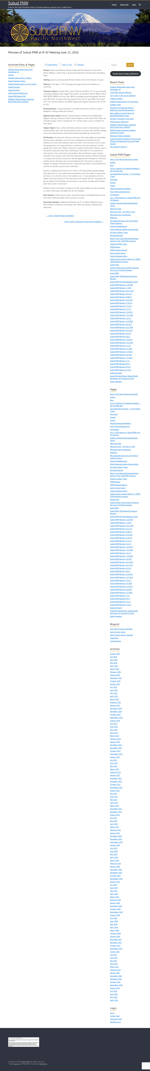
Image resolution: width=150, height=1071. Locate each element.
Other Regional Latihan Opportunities (124, 229)
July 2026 (113, 657)
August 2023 (115, 757)
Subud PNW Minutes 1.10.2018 (121, 285)
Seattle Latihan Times (118, 244)
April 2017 (114, 964)
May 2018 (113, 924)
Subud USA (124, 4)
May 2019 (113, 891)
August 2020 (115, 845)
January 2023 (115, 775)
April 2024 (114, 733)
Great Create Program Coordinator (60, 216)
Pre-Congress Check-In (118, 147)
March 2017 (114, 967)
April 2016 (114, 1000)
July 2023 (113, 760)
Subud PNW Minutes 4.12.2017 (121, 330)
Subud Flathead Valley (16, 81)
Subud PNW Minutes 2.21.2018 (121, 315)
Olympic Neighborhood (118, 226)
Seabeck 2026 (115, 105)
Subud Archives (14, 90)
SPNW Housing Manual (118, 250)
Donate (11, 75)
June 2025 (114, 690)
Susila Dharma (115, 641)
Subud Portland (14, 87)
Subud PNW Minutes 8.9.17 (120, 364)
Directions (114, 179)
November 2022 (116, 781)
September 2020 (116, 842)
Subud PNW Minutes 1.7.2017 (121, 288)
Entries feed (114, 1016)
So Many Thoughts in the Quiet (122, 119)
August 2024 (115, 721)
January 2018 (115, 936)
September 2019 (116, 879)
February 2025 (115, 702)
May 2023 (113, 766)
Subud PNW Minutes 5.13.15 (120, 346)
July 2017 (113, 955)
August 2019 (115, 882)
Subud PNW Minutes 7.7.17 (120, 361)
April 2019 (114, 894)
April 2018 (114, 927)
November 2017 (116, 942)
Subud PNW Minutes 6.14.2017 (121, 352)
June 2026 (114, 660)
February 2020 (115, 863)
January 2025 (115, 705)
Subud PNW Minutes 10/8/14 (120, 297)
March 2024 (114, 736)
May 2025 (113, 693)
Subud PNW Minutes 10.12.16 (121, 294)
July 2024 (113, 724)
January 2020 (115, 866)
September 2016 (116, 985)
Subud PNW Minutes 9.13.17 (120, 367)
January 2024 (115, 742)
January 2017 (115, 973)
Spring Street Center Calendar (121, 635)
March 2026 (114, 669)
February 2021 (115, 830)
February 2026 (115, 672)
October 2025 (115, 681)
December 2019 (116, 869)
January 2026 (115, 675)
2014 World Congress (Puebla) (121, 629)
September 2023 (116, 754)
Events (112, 186)
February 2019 (115, 900)
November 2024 (116, 711)
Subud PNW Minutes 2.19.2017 (121, 312)
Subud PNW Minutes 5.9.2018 (121, 349)
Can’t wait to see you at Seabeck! (123, 95)
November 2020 (116, 839)
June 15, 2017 (67, 65)
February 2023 (115, 772)
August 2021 (115, 815)
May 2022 (113, 800)
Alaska (112, 162)
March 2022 (114, 806)
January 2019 (115, 903)
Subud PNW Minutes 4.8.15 (120, 336)
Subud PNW (18, 2)
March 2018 (114, 930)
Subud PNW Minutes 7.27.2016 (121, 358)
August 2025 (115, 684)
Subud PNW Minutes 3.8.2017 (121, 324)
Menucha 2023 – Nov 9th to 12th (122, 212)
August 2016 (115, 988)
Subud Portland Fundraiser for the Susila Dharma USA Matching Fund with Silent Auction (125, 141)
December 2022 (116, 778)
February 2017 (115, 970)
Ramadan (80, 65)
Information (114, 195)
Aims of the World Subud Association (124, 159)
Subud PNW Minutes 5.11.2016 (121, 343)
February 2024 (115, 739)
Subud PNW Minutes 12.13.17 (121, 306)
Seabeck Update (116, 99)
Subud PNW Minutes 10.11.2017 (122, 291)
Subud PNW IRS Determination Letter (124, 282)
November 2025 (116, 678)
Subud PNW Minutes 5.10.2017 (121, 339)
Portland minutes (116, 235)
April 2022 (114, 803)
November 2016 (116, 979)
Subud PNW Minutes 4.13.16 (120, 333)
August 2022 (115, 790)
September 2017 (116, 949)
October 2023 (115, 751)
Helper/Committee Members (120, 189)
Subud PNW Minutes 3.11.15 (120, 318)
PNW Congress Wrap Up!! (119, 122)
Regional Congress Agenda (120, 136)
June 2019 (114, 888)
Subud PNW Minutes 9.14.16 (120, 370)
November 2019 (116, 873)
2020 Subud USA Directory (18, 93)
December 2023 (116, 745)
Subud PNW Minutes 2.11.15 (120, 309)
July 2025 (113, 687)
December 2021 (116, 809)
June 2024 (114, 727)
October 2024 (115, 714)
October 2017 (115, 945)
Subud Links (114, 265)
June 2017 (114, 958)
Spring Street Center (118, 253)
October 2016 (115, 982)
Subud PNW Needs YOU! (17, 96)
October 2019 (115, 876)
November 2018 (116, 906)
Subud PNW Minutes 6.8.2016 (121, 355)
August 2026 (115, 654)
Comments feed (116, 1019)
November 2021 (116, 812)
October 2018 (115, 909)
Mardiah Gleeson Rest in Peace (19, 78)
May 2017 (113, 961)
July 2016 (113, 991)
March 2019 (114, 897)
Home (114, 4)
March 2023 (114, 769)
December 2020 (116, 836)
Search (130, 65)
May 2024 (113, 730)
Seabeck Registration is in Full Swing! (22, 84)
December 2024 (116, 708)
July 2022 (113, 793)
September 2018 (116, 912)
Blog (112, 165)
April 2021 (114, 824)
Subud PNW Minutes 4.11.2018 (121, 327)
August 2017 (115, 952)
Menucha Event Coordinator (120, 215)
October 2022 (115, 784)
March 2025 (114, 699)
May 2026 (113, 663)
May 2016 (113, 997)
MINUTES (113, 218)
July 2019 (113, 885)
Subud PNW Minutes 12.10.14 (121, 303)
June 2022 (114, 797)
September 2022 (116, 787)
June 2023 (114, 763)
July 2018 (113, 918)
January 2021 (115, 833)
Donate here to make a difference (125, 73)
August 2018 (115, 915)
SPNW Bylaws (115, 247)
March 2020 (114, 860)
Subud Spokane (116, 381)
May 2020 (113, 854)
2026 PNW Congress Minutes (120, 92)
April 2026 (114, 666)
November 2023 (116, 748)
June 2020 (114, 851)
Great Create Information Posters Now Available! (84, 222)
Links (134, 4)
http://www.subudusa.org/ (120, 192)
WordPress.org (115, 1022)
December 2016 (116, 976)
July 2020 (113, 848)
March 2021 (114, 827)
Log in (112, 1013)
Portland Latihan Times (119, 232)
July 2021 (113, 818)
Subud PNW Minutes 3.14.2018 (121, 321)
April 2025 (114, 696)
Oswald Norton (52, 65)
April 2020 (114, 857)
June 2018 (114, 921)
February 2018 (115, 933)
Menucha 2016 (115, 209)
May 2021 (113, 821)
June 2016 (114, 994)
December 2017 (116, 939)
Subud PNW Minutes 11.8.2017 (121, 300)
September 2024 (116, 717)
